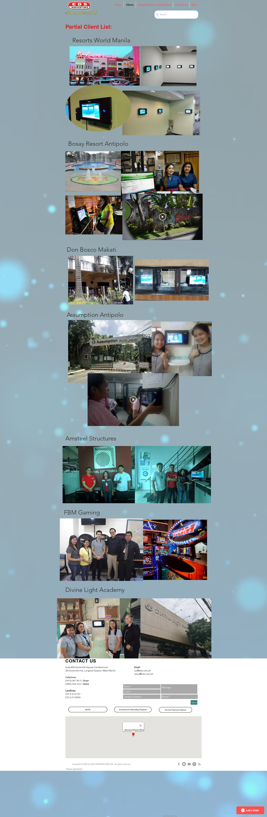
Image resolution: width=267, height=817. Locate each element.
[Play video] (162, 216)
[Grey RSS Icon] (199, 764)
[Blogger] (184, 764)
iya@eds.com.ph (142, 670)
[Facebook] (179, 764)
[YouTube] (189, 764)
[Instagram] (194, 764)
